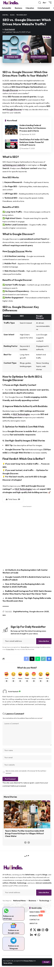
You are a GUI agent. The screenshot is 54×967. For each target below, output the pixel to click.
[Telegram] (35, 934)
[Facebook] (31, 929)
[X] (35, 929)
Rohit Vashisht (10, 29)
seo (4, 615)
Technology (21, 15)
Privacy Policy (28, 961)
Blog (12, 15)
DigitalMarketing (20, 611)
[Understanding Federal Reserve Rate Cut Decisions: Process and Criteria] (11, 130)
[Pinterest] (47, 929)
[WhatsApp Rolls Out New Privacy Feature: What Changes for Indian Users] (27, 814)
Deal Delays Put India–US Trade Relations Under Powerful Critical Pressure (34, 142)
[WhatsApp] (39, 934)
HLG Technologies (21, 414)
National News (19, 900)
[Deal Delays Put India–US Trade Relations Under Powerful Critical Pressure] (11, 144)
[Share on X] (32, 659)
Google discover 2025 (39, 611)
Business (32, 900)
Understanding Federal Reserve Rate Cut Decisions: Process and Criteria (32, 128)
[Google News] (39, 929)
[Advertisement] (27, 536)
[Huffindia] (11, 2)
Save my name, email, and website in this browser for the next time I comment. (26, 772)
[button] (46, 962)
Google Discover (10, 90)
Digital (5, 15)
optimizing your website (14, 165)
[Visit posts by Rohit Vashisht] (5, 691)
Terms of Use (7, 963)
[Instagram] (43, 929)
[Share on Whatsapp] (37, 659)
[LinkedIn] (31, 934)
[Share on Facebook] (26, 659)
